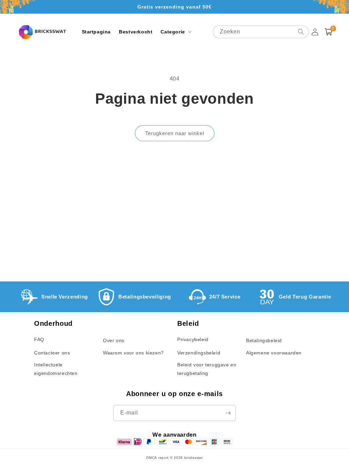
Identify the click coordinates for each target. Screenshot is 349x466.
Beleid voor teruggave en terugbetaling (206, 369)
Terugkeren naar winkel (174, 133)
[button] (175, 32)
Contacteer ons (52, 352)
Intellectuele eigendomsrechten (56, 369)
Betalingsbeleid (264, 340)
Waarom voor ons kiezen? (133, 352)
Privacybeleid (193, 339)
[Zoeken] (300, 32)
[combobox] (260, 32)
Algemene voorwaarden (274, 352)
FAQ (39, 339)
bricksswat (193, 458)
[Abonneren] (228, 413)
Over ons (113, 340)
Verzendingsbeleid (198, 352)
